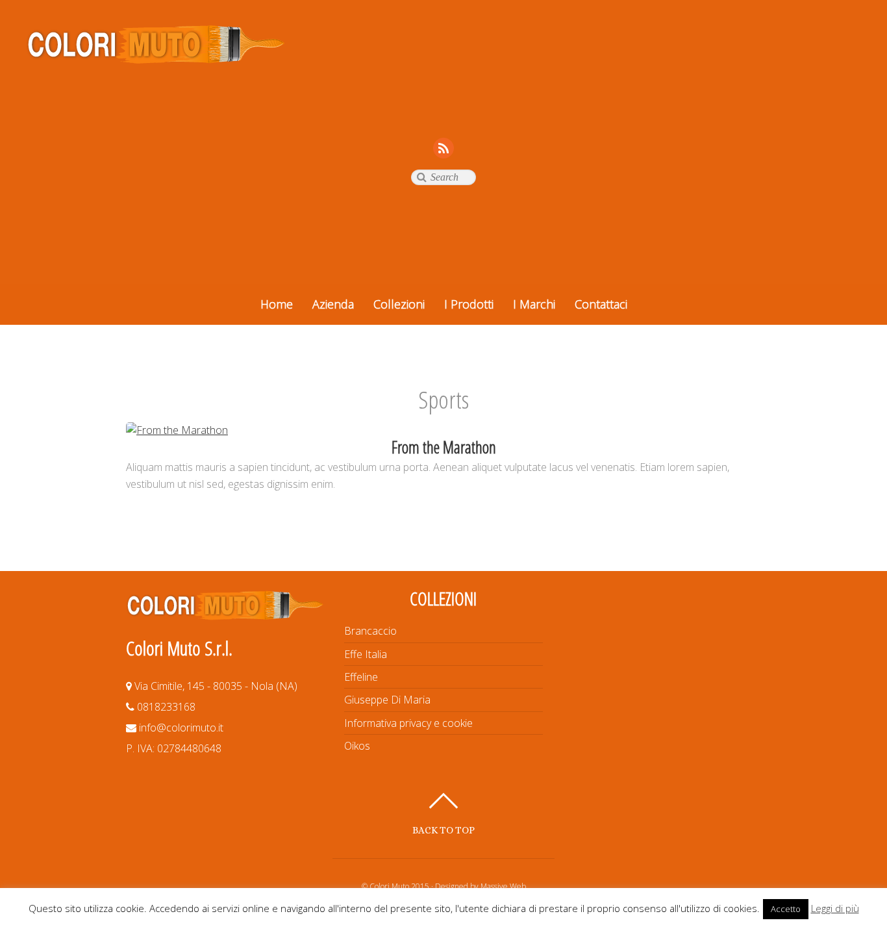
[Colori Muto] (156, 58)
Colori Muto (389, 886)
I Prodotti (468, 304)
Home (276, 304)
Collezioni (399, 304)
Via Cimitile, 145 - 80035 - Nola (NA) (214, 686)
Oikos (357, 746)
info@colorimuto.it (179, 727)
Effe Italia (365, 654)
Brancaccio (370, 631)
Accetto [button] (786, 909)
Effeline (361, 677)
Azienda (333, 304)
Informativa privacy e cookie (408, 723)
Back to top (443, 829)
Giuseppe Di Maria (387, 699)
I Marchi (534, 304)
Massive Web (503, 886)
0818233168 (164, 707)
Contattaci (601, 304)
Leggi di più (835, 908)
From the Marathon (444, 447)
